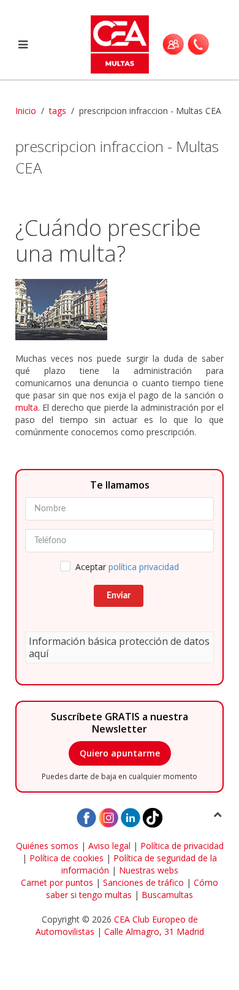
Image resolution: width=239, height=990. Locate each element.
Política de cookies (66, 858)
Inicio (25, 110)
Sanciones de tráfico (143, 882)
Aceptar (127, 567)
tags (57, 110)
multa (26, 407)
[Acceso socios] (173, 44)
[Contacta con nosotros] (198, 44)
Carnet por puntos (57, 882)
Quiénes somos (47, 845)
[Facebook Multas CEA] (86, 817)
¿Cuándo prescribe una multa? (108, 240)
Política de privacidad (182, 845)
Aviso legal (109, 845)
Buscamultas (167, 895)
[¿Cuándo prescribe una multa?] (119, 309)
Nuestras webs (148, 870)
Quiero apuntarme (120, 753)
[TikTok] (152, 817)
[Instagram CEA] (108, 817)
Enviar (119, 596)
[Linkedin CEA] (130, 817)
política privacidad (143, 567)
